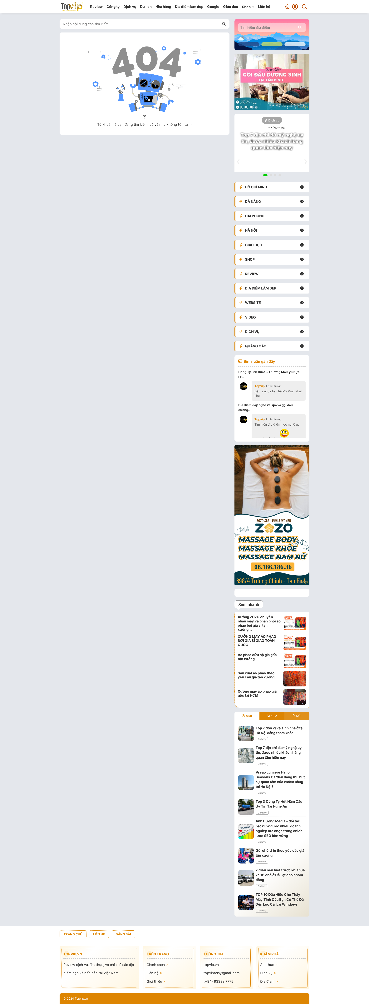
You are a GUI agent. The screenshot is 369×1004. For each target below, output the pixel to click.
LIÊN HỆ (99, 934)
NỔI (298, 716)
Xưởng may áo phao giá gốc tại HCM (257, 693)
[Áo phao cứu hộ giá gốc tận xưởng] (294, 660)
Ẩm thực (267, 965)
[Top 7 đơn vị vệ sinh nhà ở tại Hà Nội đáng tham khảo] (246, 733)
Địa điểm (267, 981)
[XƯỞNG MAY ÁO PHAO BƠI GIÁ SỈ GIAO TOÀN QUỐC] (294, 642)
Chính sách (156, 965)
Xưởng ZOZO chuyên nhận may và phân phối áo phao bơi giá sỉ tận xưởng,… (259, 623)
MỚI (248, 716)
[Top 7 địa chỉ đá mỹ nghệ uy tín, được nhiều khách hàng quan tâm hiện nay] (246, 755)
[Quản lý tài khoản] (295, 6)
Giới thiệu (155, 981)
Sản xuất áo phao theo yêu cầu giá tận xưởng (256, 675)
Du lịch (146, 7)
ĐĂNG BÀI (123, 934)
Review (96, 7)
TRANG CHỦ (73, 934)
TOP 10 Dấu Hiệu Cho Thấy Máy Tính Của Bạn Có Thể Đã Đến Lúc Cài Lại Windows (280, 899)
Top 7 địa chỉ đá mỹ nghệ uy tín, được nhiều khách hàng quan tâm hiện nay (272, 141)
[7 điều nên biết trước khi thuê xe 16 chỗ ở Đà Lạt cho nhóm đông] (246, 878)
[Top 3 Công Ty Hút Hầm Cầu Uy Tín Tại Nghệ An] (246, 807)
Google (213, 7)
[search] (300, 27)
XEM (273, 716)
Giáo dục (230, 7)
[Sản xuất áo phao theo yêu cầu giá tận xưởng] (294, 678)
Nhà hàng (163, 7)
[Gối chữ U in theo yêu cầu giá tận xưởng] (246, 855)
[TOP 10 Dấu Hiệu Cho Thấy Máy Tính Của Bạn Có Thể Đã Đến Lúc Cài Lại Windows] (246, 902)
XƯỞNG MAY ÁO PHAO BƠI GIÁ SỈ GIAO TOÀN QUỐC (257, 641)
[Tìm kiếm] (304, 6)
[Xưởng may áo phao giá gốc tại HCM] (294, 697)
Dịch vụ (130, 7)
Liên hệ (264, 7)
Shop (246, 7)
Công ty (113, 7)
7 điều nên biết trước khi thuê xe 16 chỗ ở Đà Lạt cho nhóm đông (280, 875)
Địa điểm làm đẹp (189, 7)
